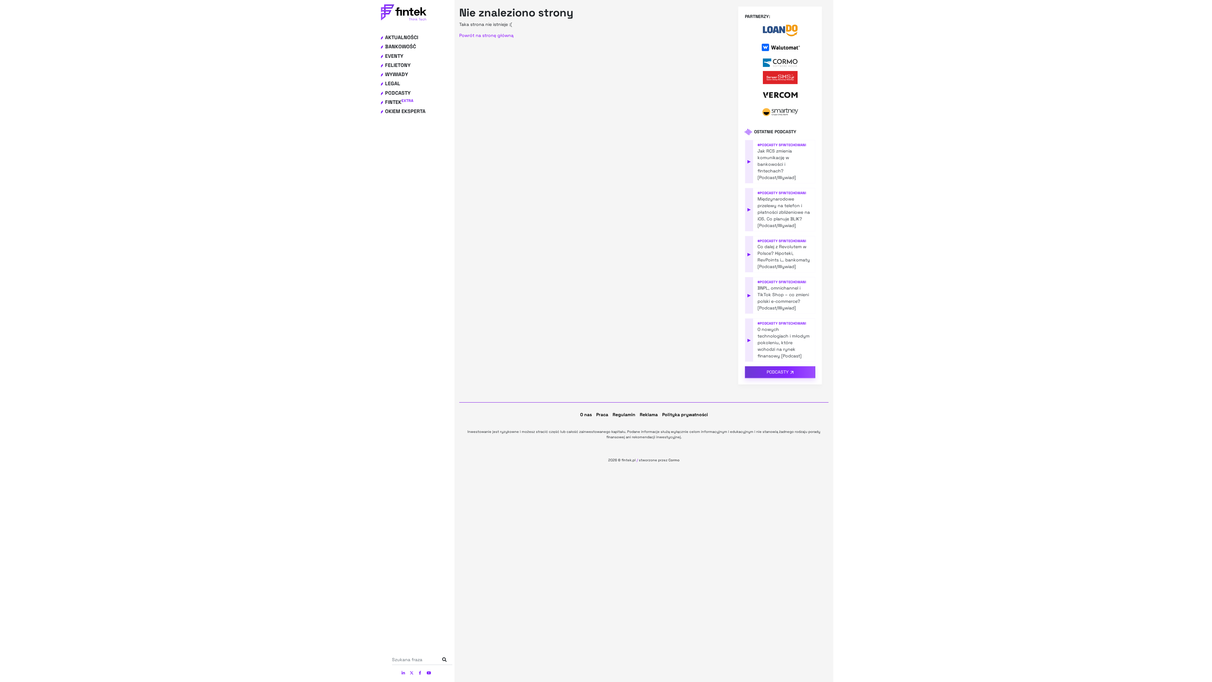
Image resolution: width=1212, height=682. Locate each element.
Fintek (399, 102)
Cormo (674, 460)
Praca (602, 414)
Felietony (398, 65)
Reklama (649, 414)
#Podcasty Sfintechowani (782, 145)
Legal (392, 83)
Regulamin (624, 414)
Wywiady (396, 74)
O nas (586, 414)
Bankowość (400, 46)
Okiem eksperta (405, 111)
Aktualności (401, 37)
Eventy (394, 56)
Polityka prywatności (685, 414)
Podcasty (398, 93)
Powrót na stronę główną (486, 35)
